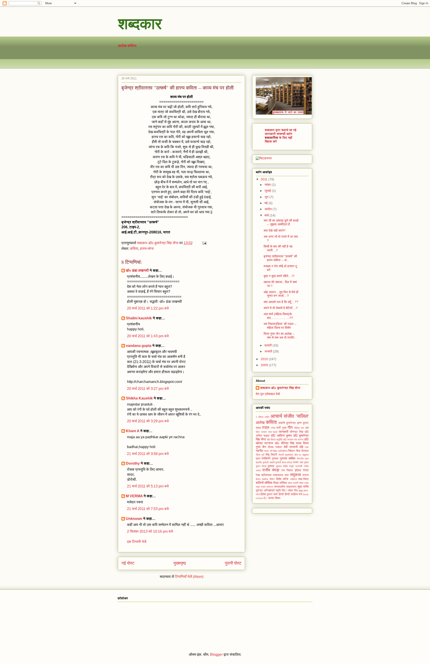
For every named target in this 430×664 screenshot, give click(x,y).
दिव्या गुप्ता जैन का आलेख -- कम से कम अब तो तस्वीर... (280, 335)
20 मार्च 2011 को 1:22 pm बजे (148, 308)
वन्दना (306, 475)
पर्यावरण (266, 458)
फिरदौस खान (303, 458)
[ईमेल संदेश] (204, 243)
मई (266, 203)
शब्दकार (140, 23)
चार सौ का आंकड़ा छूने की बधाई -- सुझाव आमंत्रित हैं (281, 222)
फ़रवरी (268, 345)
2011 (264, 179)
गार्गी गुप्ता (281, 427)
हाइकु (301, 490)
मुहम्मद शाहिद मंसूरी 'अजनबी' (289, 466)
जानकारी (283, 431)
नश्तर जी (268, 451)
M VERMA (134, 496)
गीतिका (297, 428)
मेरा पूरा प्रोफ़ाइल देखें (268, 394)
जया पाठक (272, 432)
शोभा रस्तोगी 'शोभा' (296, 483)
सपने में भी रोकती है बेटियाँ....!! (281, 308)
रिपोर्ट (306, 470)
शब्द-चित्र (303, 479)
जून (266, 197)
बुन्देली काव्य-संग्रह (283, 462)
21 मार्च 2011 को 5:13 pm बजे (148, 486)
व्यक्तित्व (293, 479)
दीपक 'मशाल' (275, 447)
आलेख (122, 46)
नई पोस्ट (127, 563)
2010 (265, 359)
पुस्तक (275, 458)
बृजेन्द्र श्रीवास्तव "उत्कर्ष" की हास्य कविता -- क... (280, 258)
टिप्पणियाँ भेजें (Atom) (189, 577)
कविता (131, 46)
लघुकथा (295, 475)
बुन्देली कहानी (268, 462)
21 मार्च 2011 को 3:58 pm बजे (148, 454)
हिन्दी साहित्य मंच (293, 494)
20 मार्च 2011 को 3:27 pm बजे (148, 389)
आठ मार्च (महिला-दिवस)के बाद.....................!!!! (278, 316)
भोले (301, 462)
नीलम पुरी (260, 454)
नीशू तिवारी (271, 454)
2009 (265, 365)
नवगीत (259, 451)
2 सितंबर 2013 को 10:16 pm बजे (150, 531)
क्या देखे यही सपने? (275, 230)
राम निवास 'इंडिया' (291, 470)
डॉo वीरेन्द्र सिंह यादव (288, 443)
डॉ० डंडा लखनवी (137, 270)
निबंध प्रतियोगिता (280, 451)
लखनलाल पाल (281, 475)
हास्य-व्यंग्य (147, 248)
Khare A (132, 431)
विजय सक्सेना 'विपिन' (265, 479)
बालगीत (259, 462)
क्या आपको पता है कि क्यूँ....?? (281, 302)
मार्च (267, 215)
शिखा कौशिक (280, 483)
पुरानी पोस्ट (233, 563)
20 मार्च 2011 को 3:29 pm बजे (148, 421)
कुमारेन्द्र (291, 423)
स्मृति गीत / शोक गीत (286, 490)
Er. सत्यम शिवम (272, 498)
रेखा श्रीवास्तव (263, 475)
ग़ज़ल (265, 427)
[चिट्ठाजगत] (264, 158)
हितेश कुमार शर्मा (268, 494)
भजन (295, 462)
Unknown (134, 519)
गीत (290, 427)
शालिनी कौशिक (264, 483)
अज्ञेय (266, 417)
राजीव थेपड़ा (271, 470)
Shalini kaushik (139, 318)
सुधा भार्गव (303, 486)
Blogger (216, 654)
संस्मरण (270, 486)
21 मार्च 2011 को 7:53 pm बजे (148, 509)
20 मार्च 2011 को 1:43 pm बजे (148, 336)
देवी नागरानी (291, 447)
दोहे (301, 447)
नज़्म (307, 447)
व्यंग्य (285, 479)
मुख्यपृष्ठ (180, 563)
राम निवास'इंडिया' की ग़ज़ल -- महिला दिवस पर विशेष (280, 325)
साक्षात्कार (291, 486)
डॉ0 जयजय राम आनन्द (293, 439)
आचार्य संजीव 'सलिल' (290, 416)
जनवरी (268, 351)
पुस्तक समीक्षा (288, 458)
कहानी (281, 423)
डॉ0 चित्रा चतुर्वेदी (274, 439)
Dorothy (133, 463)
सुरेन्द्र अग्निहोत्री (265, 490)
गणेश (273, 428)
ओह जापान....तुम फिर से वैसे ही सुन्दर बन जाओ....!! (281, 294)
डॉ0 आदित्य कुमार (281, 435)
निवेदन (291, 451)
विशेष (278, 479)
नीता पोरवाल (302, 451)
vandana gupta (138, 346)
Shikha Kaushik (139, 398)
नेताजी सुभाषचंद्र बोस (288, 454)
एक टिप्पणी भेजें (136, 542)
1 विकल (259, 417)
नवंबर (268, 184)
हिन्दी (281, 494)
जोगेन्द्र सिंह (296, 431)
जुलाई (268, 190)
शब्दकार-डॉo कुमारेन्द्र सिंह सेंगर (280, 388)
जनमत (264, 432)
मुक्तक (271, 466)
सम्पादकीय (279, 486)
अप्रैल (268, 209)
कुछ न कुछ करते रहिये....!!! (279, 276)
